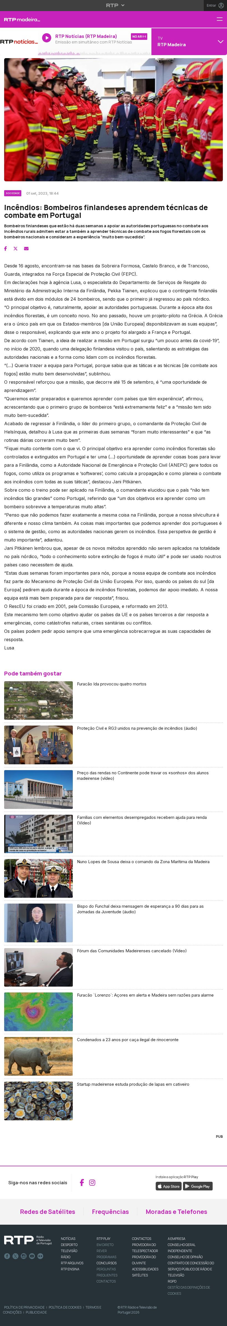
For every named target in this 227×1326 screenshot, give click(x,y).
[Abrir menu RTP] (113, 5)
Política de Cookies (65, 1307)
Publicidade (36, 1312)
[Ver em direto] (19, 41)
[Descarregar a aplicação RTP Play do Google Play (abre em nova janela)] (198, 1186)
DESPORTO (69, 1244)
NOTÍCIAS (68, 1238)
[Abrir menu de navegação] (221, 19)
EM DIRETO (105, 1244)
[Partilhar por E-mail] (26, 249)
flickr (40, 1256)
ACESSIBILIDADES (145, 1269)
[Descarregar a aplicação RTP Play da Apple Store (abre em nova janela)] (169, 1186)
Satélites (140, 1275)
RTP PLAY (103, 1238)
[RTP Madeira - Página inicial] (19, 19)
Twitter (15, 1256)
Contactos (106, 1281)
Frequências (110, 1212)
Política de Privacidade (24, 1307)
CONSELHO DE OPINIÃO (185, 1257)
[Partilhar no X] (15, 249)
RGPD (172, 1281)
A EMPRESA (176, 1238)
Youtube (32, 1256)
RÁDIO (65, 1257)
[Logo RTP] (28, 1240)
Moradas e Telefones (176, 1212)
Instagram (24, 1256)
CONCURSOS (107, 1263)
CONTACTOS (141, 1238)
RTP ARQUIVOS (72, 1263)
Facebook (7, 1256)
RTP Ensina (70, 1269)
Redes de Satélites (47, 1212)
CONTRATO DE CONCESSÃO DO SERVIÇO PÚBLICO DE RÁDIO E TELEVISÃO (191, 1269)
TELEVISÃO (69, 1250)
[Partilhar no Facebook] (5, 249)
